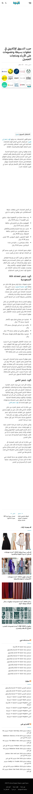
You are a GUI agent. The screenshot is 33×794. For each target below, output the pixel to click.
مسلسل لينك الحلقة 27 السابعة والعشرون (19, 656)
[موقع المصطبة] (16, 3)
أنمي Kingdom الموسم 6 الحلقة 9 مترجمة (19, 716)
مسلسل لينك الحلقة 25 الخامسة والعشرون (19, 661)
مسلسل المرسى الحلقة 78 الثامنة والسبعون (18, 691)
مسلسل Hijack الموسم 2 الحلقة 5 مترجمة (19, 697)
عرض (17, 134)
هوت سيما (15, 787)
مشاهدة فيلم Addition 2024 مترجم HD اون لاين (17, 766)
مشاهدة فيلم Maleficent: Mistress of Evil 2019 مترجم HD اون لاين (17, 736)
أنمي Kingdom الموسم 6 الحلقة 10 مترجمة (18, 713)
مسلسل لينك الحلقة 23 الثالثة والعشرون (19, 667)
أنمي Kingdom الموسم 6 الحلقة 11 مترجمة (18, 710)
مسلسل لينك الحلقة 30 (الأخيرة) (22, 647)
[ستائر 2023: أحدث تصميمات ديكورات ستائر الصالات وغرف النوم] (16, 590)
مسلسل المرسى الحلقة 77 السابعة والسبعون (18, 694)
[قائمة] (30, 3)
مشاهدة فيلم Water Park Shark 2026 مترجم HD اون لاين (16, 770)
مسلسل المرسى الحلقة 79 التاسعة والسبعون (18, 688)
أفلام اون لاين (25, 724)
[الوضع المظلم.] (6, 3)
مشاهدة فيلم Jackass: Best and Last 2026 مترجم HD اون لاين (18, 754)
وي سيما (23, 787)
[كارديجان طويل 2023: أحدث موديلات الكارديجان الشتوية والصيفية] (16, 566)
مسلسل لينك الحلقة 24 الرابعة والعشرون (19, 664)
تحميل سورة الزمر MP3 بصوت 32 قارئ (9, 517)
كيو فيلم (8, 787)
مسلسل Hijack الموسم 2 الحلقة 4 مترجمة (19, 700)
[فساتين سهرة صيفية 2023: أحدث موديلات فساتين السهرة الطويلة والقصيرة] (16, 541)
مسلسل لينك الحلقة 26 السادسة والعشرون (19, 658)
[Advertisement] (16, 26)
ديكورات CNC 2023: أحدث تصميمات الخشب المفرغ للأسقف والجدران (17, 627)
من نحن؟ (13, 789)
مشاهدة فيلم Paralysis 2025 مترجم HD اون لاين (17, 745)
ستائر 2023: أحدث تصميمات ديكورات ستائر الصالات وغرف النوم (17, 603)
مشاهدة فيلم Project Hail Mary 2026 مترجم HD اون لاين (16, 732)
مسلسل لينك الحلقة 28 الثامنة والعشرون (19, 653)
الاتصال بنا (6, 789)
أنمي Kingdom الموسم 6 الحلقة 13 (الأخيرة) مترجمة (18, 704)
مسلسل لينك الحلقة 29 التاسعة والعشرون (19, 650)
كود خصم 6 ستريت (21, 286)
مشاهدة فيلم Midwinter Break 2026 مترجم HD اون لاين (17, 749)
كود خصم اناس (13, 402)
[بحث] (3, 3)
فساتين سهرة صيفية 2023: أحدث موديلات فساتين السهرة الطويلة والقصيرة (17, 553)
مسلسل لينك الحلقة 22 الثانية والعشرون (19, 670)
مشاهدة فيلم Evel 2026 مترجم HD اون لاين (18, 758)
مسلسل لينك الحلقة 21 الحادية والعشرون (19, 673)
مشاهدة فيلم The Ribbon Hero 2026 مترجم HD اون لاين (17, 741)
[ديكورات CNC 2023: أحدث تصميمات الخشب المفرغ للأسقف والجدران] (16, 615)
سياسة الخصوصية (22, 789)
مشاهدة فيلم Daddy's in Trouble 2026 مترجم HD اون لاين (17, 762)
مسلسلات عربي (24, 640)
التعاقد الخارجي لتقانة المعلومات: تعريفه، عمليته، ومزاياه (23, 518)
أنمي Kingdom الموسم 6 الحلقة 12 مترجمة (18, 707)
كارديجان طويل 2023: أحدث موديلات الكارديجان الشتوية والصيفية (19, 578)
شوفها (27, 681)
